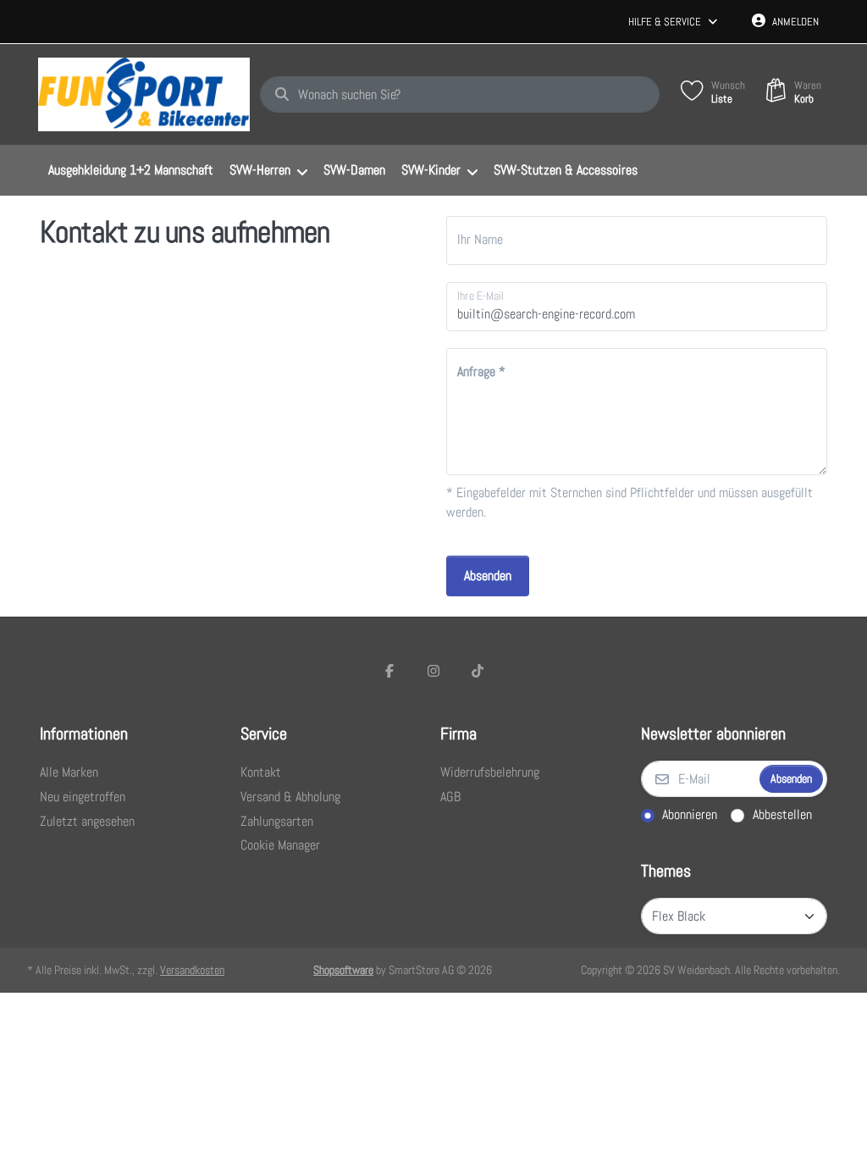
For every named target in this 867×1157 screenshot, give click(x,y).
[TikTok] (477, 670)
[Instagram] (433, 670)
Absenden (487, 575)
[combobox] (460, 94)
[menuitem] (130, 171)
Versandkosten (192, 969)
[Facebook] (390, 670)
